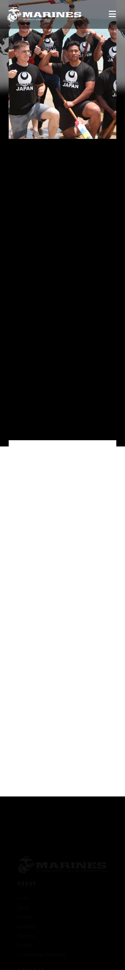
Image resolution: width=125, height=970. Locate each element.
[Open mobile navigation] (112, 14)
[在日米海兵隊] (44, 14)
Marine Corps (62, 856)
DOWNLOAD (52, 337)
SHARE (44, 348)
